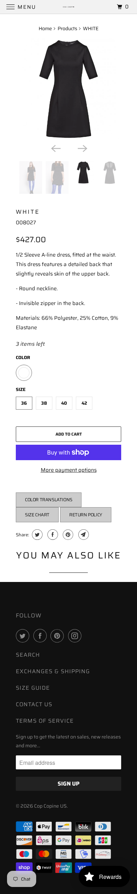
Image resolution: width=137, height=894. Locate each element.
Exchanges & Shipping (53, 671)
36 (24, 403)
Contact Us (34, 704)
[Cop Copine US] (68, 7)
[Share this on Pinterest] (67, 534)
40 (64, 403)
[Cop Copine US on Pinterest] (59, 635)
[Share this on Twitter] (36, 534)
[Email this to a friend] (83, 534)
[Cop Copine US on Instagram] (76, 635)
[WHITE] (68, 89)
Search (28, 654)
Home (45, 28)
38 (44, 403)
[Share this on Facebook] (52, 534)
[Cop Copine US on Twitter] (24, 635)
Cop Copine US (50, 806)
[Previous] (55, 147)
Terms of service (45, 720)
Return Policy (85, 514)
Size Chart (37, 514)
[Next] (82, 147)
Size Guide (33, 687)
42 (84, 403)
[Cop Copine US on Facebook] (41, 635)
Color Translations (48, 499)
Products (67, 28)
